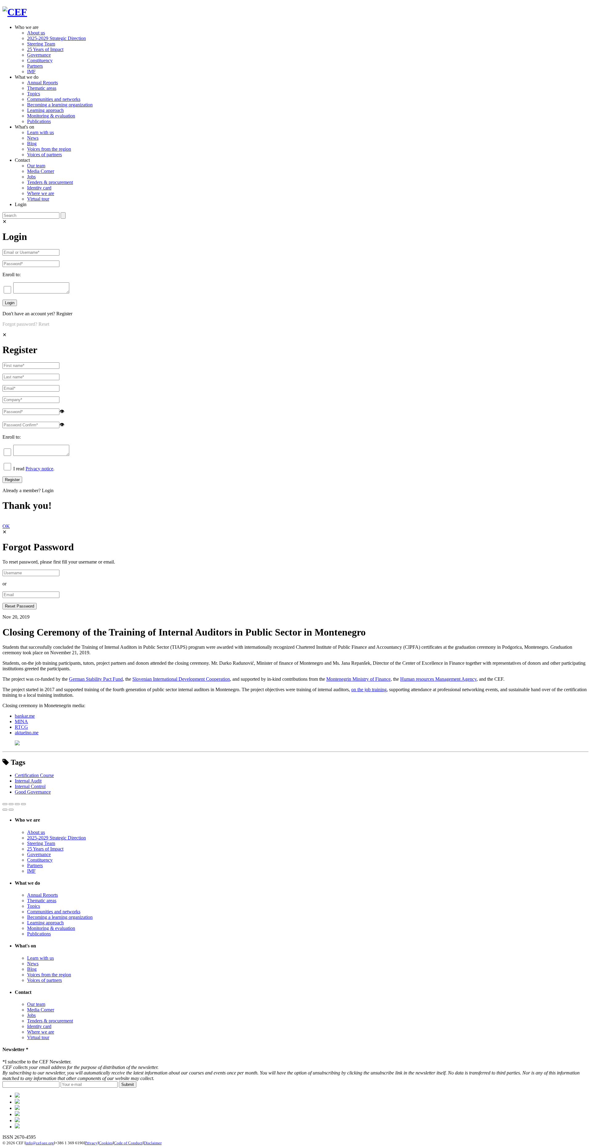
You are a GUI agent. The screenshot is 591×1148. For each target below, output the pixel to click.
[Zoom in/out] (23, 804)
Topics (33, 93)
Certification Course (34, 775)
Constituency (40, 60)
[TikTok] (17, 1108)
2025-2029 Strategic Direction (56, 38)
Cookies (106, 1143)
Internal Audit (28, 780)
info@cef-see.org (40, 1143)
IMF (31, 71)
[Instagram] (17, 1120)
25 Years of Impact (45, 49)
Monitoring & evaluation (51, 115)
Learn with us (40, 132)
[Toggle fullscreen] (17, 804)
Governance (39, 55)
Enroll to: (11, 274)
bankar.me (25, 716)
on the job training (369, 689)
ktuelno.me (27, 732)
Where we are (40, 193)
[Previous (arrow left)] (4, 810)
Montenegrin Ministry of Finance (358, 679)
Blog (32, 143)
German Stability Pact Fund (96, 679)
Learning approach (45, 110)
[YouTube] (17, 1126)
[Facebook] (17, 1102)
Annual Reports (42, 82)
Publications (39, 121)
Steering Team (41, 43)
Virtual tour (38, 198)
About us (36, 32)
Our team (36, 165)
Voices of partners (44, 154)
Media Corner (40, 171)
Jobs (31, 176)
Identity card (39, 187)
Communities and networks (53, 99)
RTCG (21, 727)
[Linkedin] (17, 1114)
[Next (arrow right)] (11, 810)
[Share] (11, 804)
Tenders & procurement (50, 182)
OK (6, 526)
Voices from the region (49, 149)
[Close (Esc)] (4, 804)
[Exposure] (17, 1095)
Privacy (91, 1143)
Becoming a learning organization (60, 104)
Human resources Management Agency (438, 679)
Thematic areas (41, 88)
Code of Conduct (128, 1143)
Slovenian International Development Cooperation (181, 679)
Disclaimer (153, 1143)
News (32, 138)
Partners (35, 66)
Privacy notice (39, 468)
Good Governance (33, 792)
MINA (21, 721)
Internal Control (30, 786)
